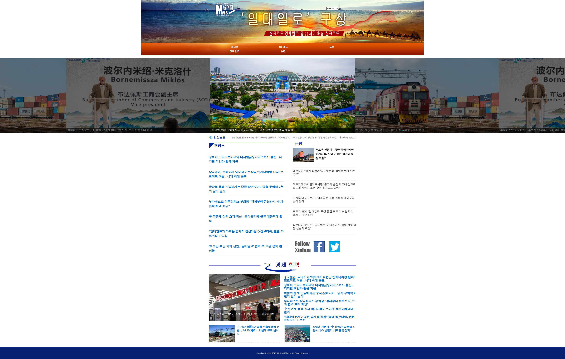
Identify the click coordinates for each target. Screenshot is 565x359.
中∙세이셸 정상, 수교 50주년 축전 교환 (341, 137)
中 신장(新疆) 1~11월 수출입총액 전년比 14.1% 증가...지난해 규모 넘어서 (258, 330)
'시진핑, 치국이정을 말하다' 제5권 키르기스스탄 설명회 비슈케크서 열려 (240, 137)
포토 (331, 47)
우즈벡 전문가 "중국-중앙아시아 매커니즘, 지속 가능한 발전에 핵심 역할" (335, 154)
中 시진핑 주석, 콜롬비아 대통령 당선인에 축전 (298, 137)
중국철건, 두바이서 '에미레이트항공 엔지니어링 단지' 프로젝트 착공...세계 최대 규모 (319, 278)
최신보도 (283, 47)
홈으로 (234, 47)
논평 (283, 51)
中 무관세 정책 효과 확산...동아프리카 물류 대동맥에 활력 (246, 130)
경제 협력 (235, 51)
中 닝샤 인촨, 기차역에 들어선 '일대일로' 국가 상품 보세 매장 (242, 314)
